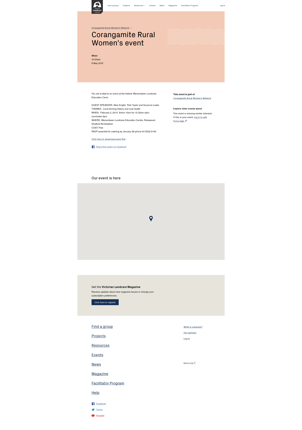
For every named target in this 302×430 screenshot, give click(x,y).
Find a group (113, 5)
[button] (151, 219)
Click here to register (105, 302)
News (162, 5)
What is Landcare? (193, 326)
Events (152, 5)
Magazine (173, 5)
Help (95, 392)
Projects (126, 5)
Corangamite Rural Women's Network (110, 27)
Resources (138, 5)
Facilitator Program (189, 5)
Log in (222, 5)
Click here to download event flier (109, 139)
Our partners (190, 332)
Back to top (189, 362)
